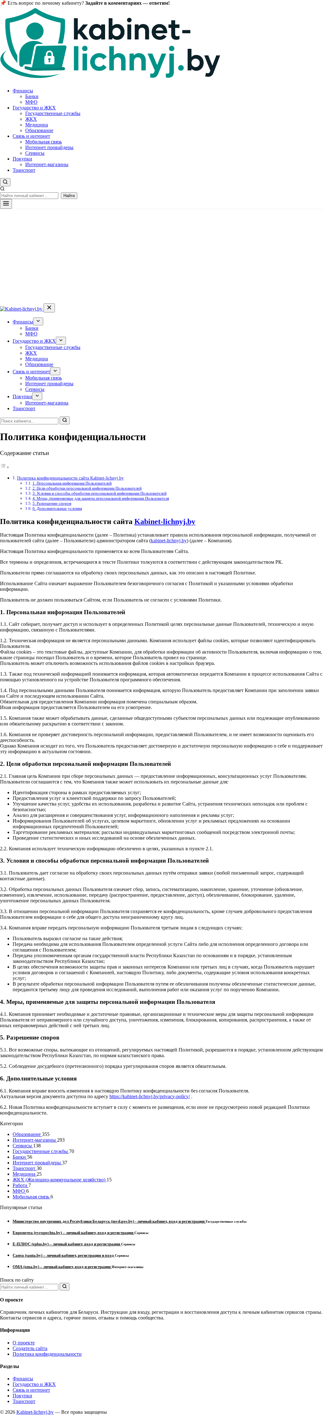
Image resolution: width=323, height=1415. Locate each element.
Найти (69, 195)
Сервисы (34, 153)
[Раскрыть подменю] (38, 321)
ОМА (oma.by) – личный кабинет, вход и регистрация (62, 1266)
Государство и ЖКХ (34, 107)
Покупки (22, 158)
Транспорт (24, 170)
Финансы (23, 90)
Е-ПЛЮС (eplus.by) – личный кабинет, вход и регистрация (67, 1244)
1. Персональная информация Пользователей (72, 483)
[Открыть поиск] (5, 182)
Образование (39, 130)
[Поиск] (65, 420)
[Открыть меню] (6, 204)
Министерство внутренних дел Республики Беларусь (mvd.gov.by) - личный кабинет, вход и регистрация (109, 1221)
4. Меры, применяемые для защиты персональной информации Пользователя (100, 498)
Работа (20, 1185)
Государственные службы (52, 113)
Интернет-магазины (46, 164)
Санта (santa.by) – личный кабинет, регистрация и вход (64, 1255)
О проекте (24, 1342)
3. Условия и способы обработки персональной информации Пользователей (99, 493)
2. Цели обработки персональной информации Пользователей (87, 488)
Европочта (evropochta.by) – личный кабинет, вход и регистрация (73, 1232)
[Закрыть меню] (49, 307)
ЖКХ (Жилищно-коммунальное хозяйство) (60, 1179)
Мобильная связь (43, 141)
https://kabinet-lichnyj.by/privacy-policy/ (149, 1096)
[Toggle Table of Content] (4, 467)
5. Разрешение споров (51, 503)
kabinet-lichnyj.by (169, 540)
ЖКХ (31, 119)
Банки (31, 96)
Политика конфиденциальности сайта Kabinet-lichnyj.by (70, 477)
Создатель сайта (30, 1348)
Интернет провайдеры (49, 147)
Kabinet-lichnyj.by (164, 521)
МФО (31, 102)
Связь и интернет (31, 136)
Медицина (36, 124)
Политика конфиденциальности (47, 1354)
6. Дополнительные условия (57, 508)
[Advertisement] (161, 256)
